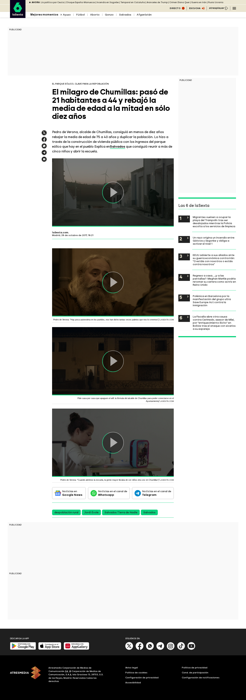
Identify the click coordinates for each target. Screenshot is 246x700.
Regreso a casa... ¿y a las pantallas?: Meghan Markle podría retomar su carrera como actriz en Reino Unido (214, 280)
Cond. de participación (195, 672)
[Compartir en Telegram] (44, 154)
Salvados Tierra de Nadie (120, 512)
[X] (44, 134)
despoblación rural (66, 512)
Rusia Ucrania (215, 2)
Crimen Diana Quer (179, 2)
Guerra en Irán (198, 2)
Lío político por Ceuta (52, 2)
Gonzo (109, 14)
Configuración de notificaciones (200, 677)
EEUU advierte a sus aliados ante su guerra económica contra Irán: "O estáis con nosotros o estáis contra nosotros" (214, 259)
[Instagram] (171, 649)
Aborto (95, 14)
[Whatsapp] (150, 649)
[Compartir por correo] (44, 161)
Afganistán (144, 14)
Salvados (125, 14)
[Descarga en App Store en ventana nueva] (49, 649)
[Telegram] (160, 649)
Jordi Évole (91, 512)
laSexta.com (60, 232)
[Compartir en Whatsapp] (44, 147)
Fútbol (80, 14)
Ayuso (67, 14)
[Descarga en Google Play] (23, 649)
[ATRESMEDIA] (27, 675)
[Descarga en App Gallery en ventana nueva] (76, 649)
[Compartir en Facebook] (44, 141)
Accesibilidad (133, 682)
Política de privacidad (194, 667)
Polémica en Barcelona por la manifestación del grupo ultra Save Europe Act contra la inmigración (212, 300)
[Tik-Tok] (181, 649)
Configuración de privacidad (142, 677)
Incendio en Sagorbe (108, 2)
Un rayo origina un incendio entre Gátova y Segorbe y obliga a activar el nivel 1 (213, 240)
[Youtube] (191, 649)
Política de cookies (136, 672)
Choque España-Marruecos (80, 2)
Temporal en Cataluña (132, 2)
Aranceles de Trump (157, 2)
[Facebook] (139, 649)
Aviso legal (131, 667)
